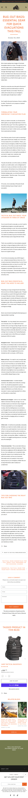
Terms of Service (21, 613)
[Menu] (2, 7)
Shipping (3, 672)
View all (14, 732)
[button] (6, 7)
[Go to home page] (16, 7)
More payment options (14, 688)
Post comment (14, 606)
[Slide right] (25, 659)
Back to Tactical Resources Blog (15, 552)
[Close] (25, 774)
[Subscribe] (24, 784)
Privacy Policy (11, 613)
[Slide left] (21, 659)
